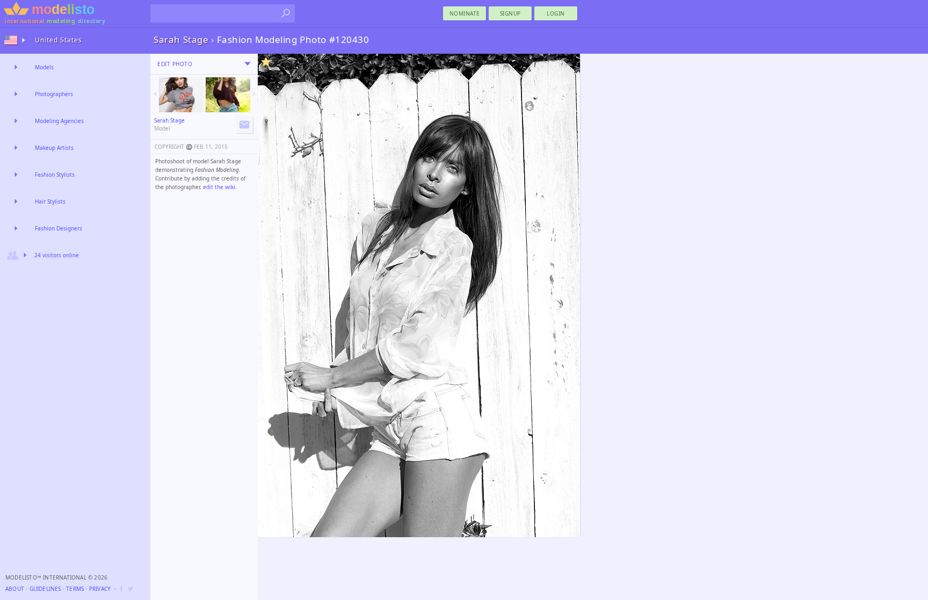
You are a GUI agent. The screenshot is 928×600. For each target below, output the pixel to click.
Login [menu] (556, 13)
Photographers (54, 94)
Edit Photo (174, 64)
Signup (510, 13)
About (14, 588)
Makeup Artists (54, 147)
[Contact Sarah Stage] (244, 124)
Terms (75, 588)
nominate (465, 13)
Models (44, 67)
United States (58, 40)
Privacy (100, 588)
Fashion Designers (58, 228)
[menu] (247, 64)
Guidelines (45, 588)
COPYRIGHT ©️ (173, 146)
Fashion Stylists (55, 174)
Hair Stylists (50, 201)
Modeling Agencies (59, 121)
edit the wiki (219, 187)
